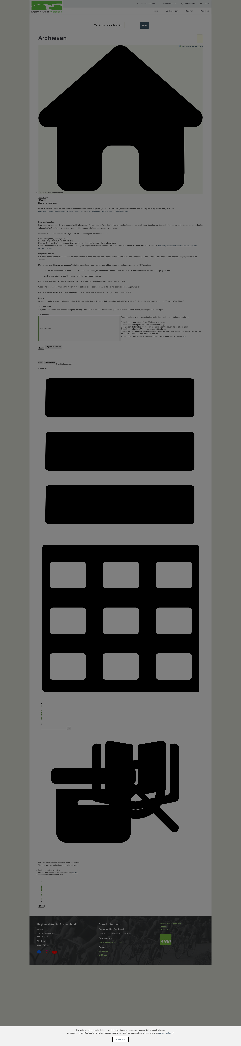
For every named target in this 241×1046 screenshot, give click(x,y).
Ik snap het (120, 1039)
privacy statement (166, 1032)
